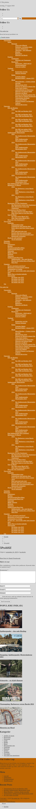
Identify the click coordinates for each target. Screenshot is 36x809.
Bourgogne (15, 62)
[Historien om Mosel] (11, 724)
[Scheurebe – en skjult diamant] (11, 677)
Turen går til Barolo (21, 45)
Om (5, 284)
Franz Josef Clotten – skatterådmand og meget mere (24, 89)
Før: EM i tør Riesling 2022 (23, 119)
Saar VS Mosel (12, 215)
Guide (5, 740)
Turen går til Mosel (21, 99)
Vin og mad (7, 221)
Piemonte (14, 44)
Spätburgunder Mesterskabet (16, 132)
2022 (13, 118)
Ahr (13, 70)
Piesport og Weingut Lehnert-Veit (25, 86)
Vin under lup (4, 31)
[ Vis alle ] (3, 609)
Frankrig (10, 57)
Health (6, 742)
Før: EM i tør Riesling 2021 (23, 124)
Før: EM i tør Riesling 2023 (23, 114)
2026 (13, 109)
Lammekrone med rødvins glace (21, 226)
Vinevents (7, 106)
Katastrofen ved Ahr (21, 71)
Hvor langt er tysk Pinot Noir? (17, 210)
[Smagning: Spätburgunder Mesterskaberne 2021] (11, 651)
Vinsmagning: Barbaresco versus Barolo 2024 (17, 704)
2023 (13, 113)
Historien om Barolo (21, 55)
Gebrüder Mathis (20, 76)
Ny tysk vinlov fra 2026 (11, 795)
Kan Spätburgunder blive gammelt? (18, 183)
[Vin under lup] (5, 37)
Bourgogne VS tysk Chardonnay (17, 203)
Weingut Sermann (20, 73)
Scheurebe (11, 251)
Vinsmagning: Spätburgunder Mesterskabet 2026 (18, 793)
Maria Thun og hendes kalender (17, 274)
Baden (13, 75)
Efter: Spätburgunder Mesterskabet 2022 (21, 164)
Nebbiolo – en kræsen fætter (23, 47)
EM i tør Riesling (13, 108)
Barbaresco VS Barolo (14, 185)
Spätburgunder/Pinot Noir (15, 257)
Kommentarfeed (9, 779)
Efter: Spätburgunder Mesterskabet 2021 (21, 172)
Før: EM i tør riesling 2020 (23, 129)
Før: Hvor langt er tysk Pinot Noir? (22, 211)
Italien (9, 42)
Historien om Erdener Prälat (23, 91)
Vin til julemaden (17, 239)
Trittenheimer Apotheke (22, 98)
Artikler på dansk (9, 736)
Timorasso (11, 256)
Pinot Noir (15, 262)
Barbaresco (18, 53)
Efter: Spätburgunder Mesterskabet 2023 (21, 156)
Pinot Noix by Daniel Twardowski (25, 96)
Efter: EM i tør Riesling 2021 (24, 126)
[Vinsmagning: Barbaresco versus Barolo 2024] (11, 700)
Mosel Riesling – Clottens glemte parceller (16, 792)
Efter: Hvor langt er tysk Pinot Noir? (22, 213)
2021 (13, 122)
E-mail (2, 589)
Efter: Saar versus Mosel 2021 (20, 218)
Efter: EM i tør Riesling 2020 (24, 131)
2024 (13, 142)
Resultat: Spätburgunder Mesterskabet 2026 (17, 790)
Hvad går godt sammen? (15, 238)
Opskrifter (11, 223)
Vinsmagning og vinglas (15, 269)
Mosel (13, 80)
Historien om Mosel (21, 93)
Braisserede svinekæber (19, 236)
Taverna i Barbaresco (21, 48)
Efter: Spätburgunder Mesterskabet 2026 (21, 140)
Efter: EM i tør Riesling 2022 (24, 121)
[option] (20, 807)
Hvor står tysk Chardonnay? (16, 220)
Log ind (6, 776)
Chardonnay (11, 244)
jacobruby (23, 552)
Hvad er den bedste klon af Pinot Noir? (23, 261)
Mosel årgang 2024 (21, 85)
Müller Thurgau (12, 252)
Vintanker (7, 264)
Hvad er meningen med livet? (16, 266)
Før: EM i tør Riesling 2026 (23, 111)
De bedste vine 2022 (18, 282)
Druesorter (7, 243)
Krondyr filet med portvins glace (21, 233)
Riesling (10, 246)
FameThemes (11, 801)
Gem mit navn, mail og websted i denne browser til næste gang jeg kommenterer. (16, 597)
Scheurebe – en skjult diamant (11, 680)
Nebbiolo (10, 254)
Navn (2, 586)
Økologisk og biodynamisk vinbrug (18, 267)
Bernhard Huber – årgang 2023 (24, 78)
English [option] (6, 806)
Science (6, 750)
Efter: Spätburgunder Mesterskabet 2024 (21, 148)
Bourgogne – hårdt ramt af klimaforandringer (23, 64)
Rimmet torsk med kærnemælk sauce (23, 234)
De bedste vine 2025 (18, 277)
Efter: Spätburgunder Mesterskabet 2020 (21, 181)
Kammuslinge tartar (17, 225)
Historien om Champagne (23, 60)
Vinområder (7, 40)
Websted (2, 593)
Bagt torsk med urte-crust (19, 231)
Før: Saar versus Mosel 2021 (20, 216)
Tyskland (10, 68)
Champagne (15, 58)
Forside (6, 537)
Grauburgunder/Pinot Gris (15, 249)
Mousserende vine (9, 745)
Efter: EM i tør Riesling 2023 (24, 116)
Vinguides (7, 241)
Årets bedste (11, 276)
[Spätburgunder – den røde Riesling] (11, 627)
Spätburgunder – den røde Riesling (22, 259)
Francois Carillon (20, 67)
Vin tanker (7, 754)
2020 (13, 127)
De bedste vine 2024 (18, 279)
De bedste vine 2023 (18, 280)
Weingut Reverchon (21, 104)
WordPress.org (8, 781)
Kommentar (4, 570)
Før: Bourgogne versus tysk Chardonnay (24, 205)
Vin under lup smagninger (11, 755)
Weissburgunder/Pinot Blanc (16, 248)
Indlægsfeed (7, 777)
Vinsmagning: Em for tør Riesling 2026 (15, 788)
